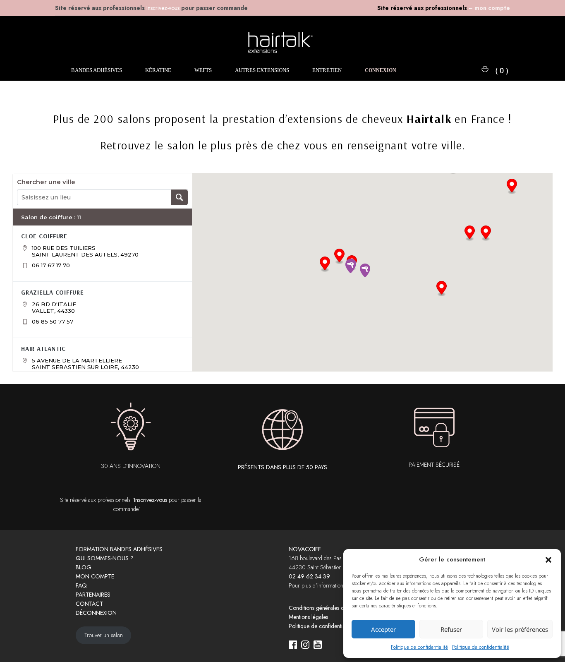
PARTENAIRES (93, 594)
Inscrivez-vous (150, 500)
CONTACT (89, 604)
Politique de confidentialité (419, 647)
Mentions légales (308, 617)
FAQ (81, 585)
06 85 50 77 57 (52, 321)
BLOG (83, 567)
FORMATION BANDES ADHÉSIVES (119, 549)
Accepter (383, 629)
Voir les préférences (520, 629)
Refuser (451, 629)
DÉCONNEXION (96, 613)
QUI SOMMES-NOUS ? (105, 558)
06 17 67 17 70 (51, 265)
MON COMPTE (95, 576)
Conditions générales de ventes (326, 608)
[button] (548, 560)
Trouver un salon (103, 635)
